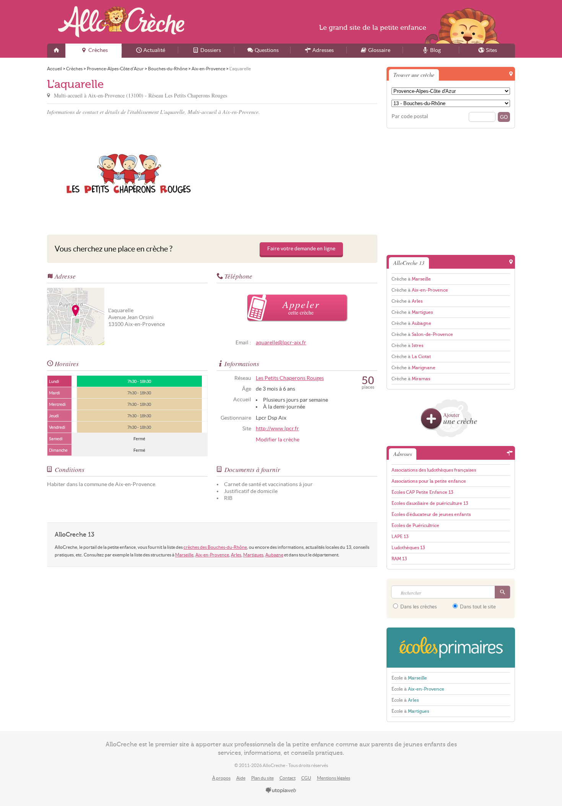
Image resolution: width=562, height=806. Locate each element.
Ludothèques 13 (408, 547)
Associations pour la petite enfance (428, 481)
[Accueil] (56, 51)
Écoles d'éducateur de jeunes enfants (431, 514)
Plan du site (262, 777)
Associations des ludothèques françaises (433, 470)
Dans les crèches (418, 607)
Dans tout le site (477, 607)
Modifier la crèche (277, 440)
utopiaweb (281, 791)
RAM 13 (399, 558)
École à (409, 678)
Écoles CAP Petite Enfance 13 (422, 492)
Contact (287, 777)
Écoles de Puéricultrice (415, 525)
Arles (236, 554)
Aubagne (274, 554)
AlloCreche (121, 22)
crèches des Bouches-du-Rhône (215, 547)
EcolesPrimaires (451, 648)
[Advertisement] (296, 173)
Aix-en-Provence (212, 554)
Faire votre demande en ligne (301, 248)
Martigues (253, 554)
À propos (221, 777)
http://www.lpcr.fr (277, 428)
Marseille (184, 554)
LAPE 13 (399, 536)
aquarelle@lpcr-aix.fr (281, 342)
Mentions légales (333, 777)
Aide (240, 777)
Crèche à (411, 279)
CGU (306, 777)
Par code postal (409, 116)
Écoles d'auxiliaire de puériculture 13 (429, 503)
